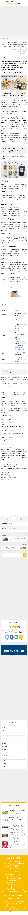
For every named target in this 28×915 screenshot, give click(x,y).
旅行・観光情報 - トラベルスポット (14, 888)
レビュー (4, 727)
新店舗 (4, 749)
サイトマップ (14, 868)
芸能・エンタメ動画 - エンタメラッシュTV (14, 895)
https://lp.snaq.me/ (12, 479)
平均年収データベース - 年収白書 (15, 903)
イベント (4, 734)
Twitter (7, 639)
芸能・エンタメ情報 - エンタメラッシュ (14, 876)
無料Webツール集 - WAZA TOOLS (14, 905)
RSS (21, 639)
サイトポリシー (21, 863)
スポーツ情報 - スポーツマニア (14, 884)
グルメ (10, 523)
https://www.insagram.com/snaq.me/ (9, 388)
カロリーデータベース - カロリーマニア (14, 901)
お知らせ (4, 766)
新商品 (4, 743)
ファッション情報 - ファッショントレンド (14, 880)
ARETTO (6, 758)
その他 (4, 763)
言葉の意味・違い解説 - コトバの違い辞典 (14, 907)
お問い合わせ (14, 865)
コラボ (4, 740)
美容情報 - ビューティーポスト (14, 882)
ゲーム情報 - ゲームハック (14, 878)
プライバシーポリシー (9, 863)
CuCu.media (7, 760)
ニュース (4, 752)
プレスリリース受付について (15, 867)
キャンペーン (5, 737)
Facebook (11, 639)
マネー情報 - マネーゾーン (14, 886)
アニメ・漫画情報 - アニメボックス (14, 874)
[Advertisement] (14, 21)
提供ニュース (5, 755)
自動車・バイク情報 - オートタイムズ (14, 889)
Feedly (16, 639)
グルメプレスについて (14, 861)
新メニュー (5, 746)
